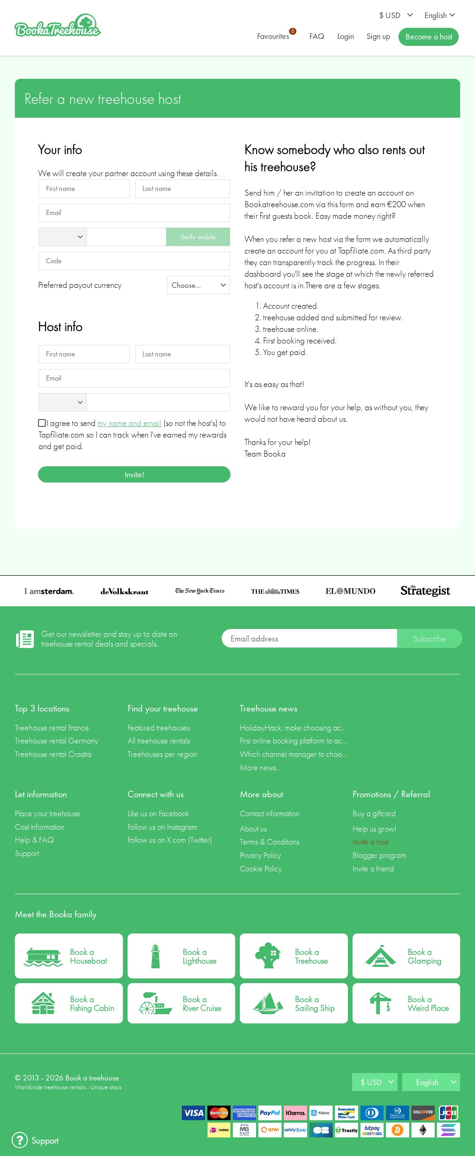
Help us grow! (375, 828)
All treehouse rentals (159, 740)
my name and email (129, 423)
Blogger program (379, 855)
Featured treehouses (159, 727)
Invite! (134, 474)
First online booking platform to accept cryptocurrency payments (294, 740)
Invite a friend (373, 868)
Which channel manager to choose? (294, 754)
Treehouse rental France (52, 727)
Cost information (39, 826)
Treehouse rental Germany (56, 740)
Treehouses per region (162, 754)
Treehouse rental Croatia (53, 754)
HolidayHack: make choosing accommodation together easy (294, 727)
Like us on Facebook (158, 813)
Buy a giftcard (374, 813)
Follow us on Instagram (162, 826)
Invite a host (370, 841)
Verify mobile (198, 236)
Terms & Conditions (269, 841)
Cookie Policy (261, 868)
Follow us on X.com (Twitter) (170, 839)
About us (253, 828)
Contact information (270, 813)
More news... (261, 767)
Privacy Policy (260, 855)
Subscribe (429, 638)
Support (27, 853)
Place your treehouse (47, 813)
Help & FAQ (34, 839)
